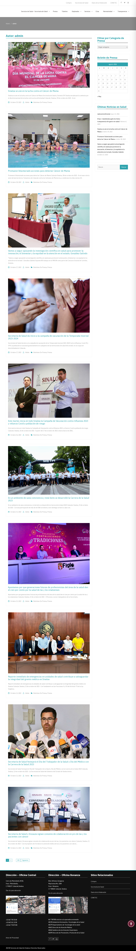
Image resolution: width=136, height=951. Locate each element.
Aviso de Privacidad (12, 938)
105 (18, 860)
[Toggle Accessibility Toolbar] (131, 923)
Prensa (55, 11)
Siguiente (25, 860)
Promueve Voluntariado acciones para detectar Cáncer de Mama (39, 171)
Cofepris (69, 3)
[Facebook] (121, 2)
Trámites (65, 11)
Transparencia (122, 11)
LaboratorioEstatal (103, 114)
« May (99, 96)
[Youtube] (128, 2)
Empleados (75, 11)
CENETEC (113, 3)
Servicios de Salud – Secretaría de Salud (34, 11)
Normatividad (107, 11)
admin (27, 102)
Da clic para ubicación (55, 893)
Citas (97, 11)
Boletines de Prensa (40, 102)
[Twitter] (124, 2)
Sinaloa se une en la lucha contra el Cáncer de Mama (33, 91)
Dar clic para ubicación (13, 890)
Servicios (87, 11)
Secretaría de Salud (81, 3)
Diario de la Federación (99, 3)
